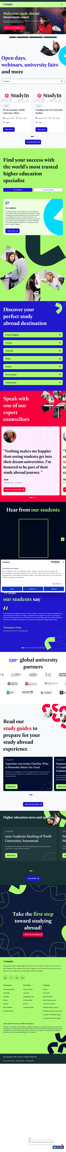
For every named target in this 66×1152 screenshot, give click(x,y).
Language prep (28, 997)
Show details (56, 584)
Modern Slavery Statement (52, 1011)
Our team (46, 993)
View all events (32, 142)
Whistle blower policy (50, 1007)
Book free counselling (12, 28)
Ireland (5, 1004)
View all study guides (32, 804)
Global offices (48, 997)
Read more (11, 787)
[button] (32, 136)
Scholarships (27, 1000)
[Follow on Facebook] (11, 978)
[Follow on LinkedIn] (5, 978)
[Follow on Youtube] (17, 978)
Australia (6, 993)
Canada (6, 997)
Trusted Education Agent (52, 1018)
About (45, 989)
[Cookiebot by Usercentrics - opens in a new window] (52, 562)
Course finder (28, 989)
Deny (12, 589)
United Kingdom (9, 989)
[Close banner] (63, 562)
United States (8, 1011)
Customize (32, 589)
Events (25, 1004)
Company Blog (28, 1007)
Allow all (53, 589)
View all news (32, 878)
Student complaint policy (52, 1015)
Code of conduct (49, 1004)
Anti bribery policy (49, 1000)
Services (26, 993)
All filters (6, 81)
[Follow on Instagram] (22, 978)
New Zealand (7, 1007)
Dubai (5, 1000)
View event (9, 129)
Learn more (11, 231)
